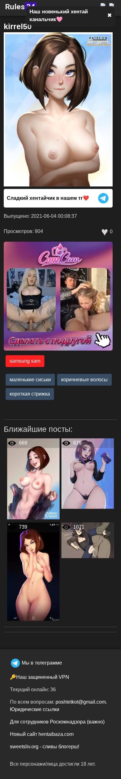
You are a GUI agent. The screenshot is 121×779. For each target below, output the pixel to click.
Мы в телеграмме (42, 662)
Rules (20, 6)
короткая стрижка (30, 393)
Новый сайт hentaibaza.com (42, 734)
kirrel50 (18, 26)
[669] (33, 478)
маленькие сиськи (30, 379)
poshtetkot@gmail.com (81, 702)
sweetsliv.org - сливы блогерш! (44, 746)
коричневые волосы (84, 379)
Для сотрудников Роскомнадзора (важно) (57, 721)
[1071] (87, 540)
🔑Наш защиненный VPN (39, 677)
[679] (87, 473)
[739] (33, 571)
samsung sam (25, 361)
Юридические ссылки (34, 709)
